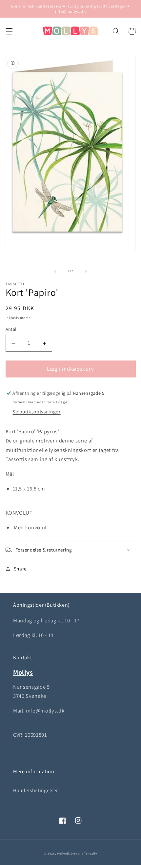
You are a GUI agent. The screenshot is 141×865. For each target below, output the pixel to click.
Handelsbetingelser (35, 790)
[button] (9, 31)
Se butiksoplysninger (36, 411)
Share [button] (20, 568)
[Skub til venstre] (55, 271)
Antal (11, 329)
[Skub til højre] (85, 271)
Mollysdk (63, 854)
